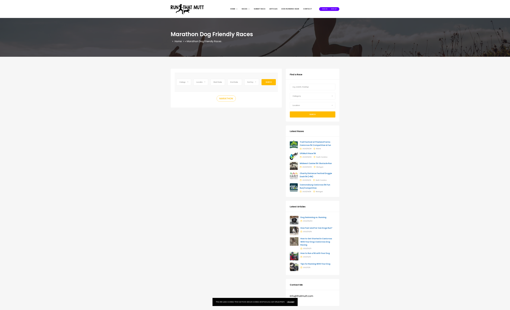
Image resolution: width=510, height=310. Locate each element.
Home (232, 9)
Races (244, 9)
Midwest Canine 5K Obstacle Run (316, 163)
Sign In (324, 9)
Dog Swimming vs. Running (313, 217)
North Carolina (321, 180)
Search (269, 82)
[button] (184, 82)
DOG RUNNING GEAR (290, 9)
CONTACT (307, 9)
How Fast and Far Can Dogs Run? (316, 228)
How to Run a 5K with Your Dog (315, 253)
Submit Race (259, 9)
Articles (273, 9)
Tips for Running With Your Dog (315, 264)
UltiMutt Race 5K (308, 153)
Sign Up (334, 9)
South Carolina (321, 157)
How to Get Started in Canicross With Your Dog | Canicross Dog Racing (316, 241)
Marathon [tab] (226, 98)
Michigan (319, 167)
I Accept (290, 302)
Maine (318, 149)
